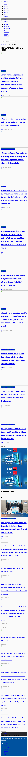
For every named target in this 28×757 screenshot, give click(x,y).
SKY (2, 95)
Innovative (6, 10)
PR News (6, 16)
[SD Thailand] (4, 1)
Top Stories (5, 149)
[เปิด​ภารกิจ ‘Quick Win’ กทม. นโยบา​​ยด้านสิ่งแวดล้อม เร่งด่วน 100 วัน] (4, 564)
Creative (6, 12)
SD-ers (5, 14)
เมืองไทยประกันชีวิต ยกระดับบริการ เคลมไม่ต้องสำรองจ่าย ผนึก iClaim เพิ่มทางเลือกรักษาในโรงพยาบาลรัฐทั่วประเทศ (13, 656)
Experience (6, 8)
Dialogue (6, 6)
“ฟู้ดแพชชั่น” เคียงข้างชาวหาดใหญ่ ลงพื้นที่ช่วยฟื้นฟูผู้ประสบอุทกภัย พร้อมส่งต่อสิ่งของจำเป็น (13, 122)
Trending (6, 4)
